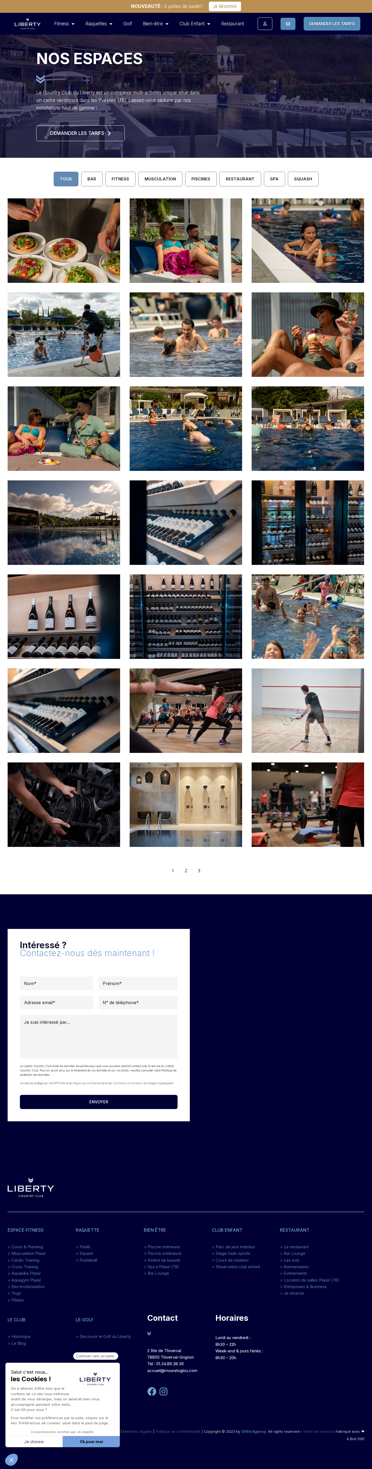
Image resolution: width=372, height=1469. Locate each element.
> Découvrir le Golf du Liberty (103, 1336)
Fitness (61, 23)
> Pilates (16, 1300)
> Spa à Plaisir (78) (161, 1266)
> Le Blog (17, 1343)
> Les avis (289, 1260)
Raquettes (96, 23)
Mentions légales (137, 1431)
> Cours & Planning (25, 1246)
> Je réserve (292, 1293)
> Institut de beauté (162, 1260)
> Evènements (293, 1273)
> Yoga (14, 1293)
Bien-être (153, 23)
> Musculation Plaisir (27, 1253)
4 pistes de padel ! (167, 6)
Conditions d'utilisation (128, 1083)
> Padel (83, 1246)
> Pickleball (86, 1260)
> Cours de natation (230, 1260)
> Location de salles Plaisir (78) (309, 1280)
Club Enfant (192, 23)
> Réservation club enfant (236, 1266)
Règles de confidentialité (89, 1083)
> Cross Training (23, 1266)
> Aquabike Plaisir (24, 1273)
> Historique (19, 1336)
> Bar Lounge (156, 1273)
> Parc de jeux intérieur (233, 1246)
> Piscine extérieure (162, 1253)
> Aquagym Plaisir (24, 1280)
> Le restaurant (294, 1246)
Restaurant (232, 23)
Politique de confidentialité (177, 1431)
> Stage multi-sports (231, 1253)
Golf (127, 23)
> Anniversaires (294, 1266)
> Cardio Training (23, 1260)
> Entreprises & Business (303, 1286)
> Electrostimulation (26, 1286)
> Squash (84, 1253)
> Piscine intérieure (162, 1246)
